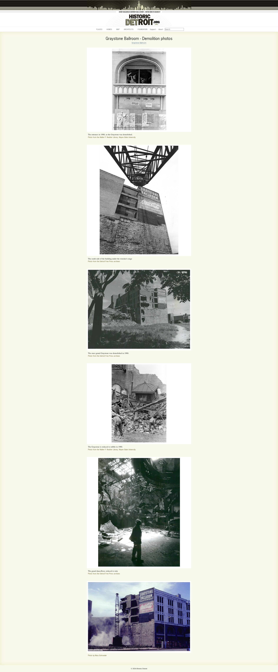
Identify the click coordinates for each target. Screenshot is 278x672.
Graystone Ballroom (139, 43)
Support (153, 29)
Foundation (142, 29)
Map (118, 29)
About (160, 29)
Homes (109, 29)
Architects (128, 29)
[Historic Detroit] (139, 13)
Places (99, 29)
